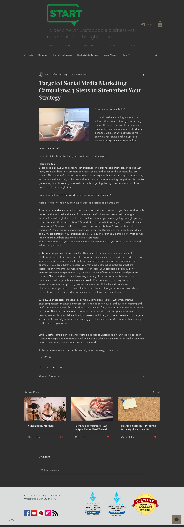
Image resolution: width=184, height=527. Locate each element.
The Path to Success (62, 55)
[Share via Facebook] (40, 367)
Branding (42, 55)
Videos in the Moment (41, 425)
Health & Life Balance (87, 55)
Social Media (110, 55)
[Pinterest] (41, 513)
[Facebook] (27, 513)
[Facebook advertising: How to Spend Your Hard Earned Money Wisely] (92, 409)
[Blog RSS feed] (55, 513)
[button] (160, 24)
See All (156, 392)
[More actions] (143, 74)
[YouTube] (34, 513)
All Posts (28, 55)
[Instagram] (48, 513)
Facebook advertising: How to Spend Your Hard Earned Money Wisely (91, 427)
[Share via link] (61, 367)
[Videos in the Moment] (45, 409)
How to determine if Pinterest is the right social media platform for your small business (138, 427)
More (124, 55)
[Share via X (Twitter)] (47, 367)
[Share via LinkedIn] (54, 367)
